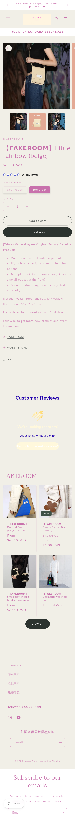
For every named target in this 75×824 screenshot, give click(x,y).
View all (38, 623)
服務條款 (14, 692)
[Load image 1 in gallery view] (18, 121)
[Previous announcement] (7, 5)
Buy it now (37, 232)
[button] (8, 19)
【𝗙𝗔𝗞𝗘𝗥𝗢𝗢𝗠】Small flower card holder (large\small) (19, 596)
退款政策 (14, 683)
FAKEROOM (16, 337)
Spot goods (17, 190)
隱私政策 (14, 674)
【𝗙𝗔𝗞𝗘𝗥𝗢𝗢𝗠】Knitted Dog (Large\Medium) (17, 527)
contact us (15, 665)
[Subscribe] (60, 742)
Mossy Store (31, 761)
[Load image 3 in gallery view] (56, 121)
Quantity (8, 198)
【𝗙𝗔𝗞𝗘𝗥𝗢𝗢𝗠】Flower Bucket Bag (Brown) (54, 527)
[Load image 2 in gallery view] (37, 121)
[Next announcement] (67, 5)
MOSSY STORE (17, 347)
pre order (39, 189)
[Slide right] (70, 122)
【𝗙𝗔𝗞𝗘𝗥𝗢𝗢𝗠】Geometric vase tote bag (55, 596)
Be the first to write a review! (37, 446)
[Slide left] (4, 122)
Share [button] (11, 359)
